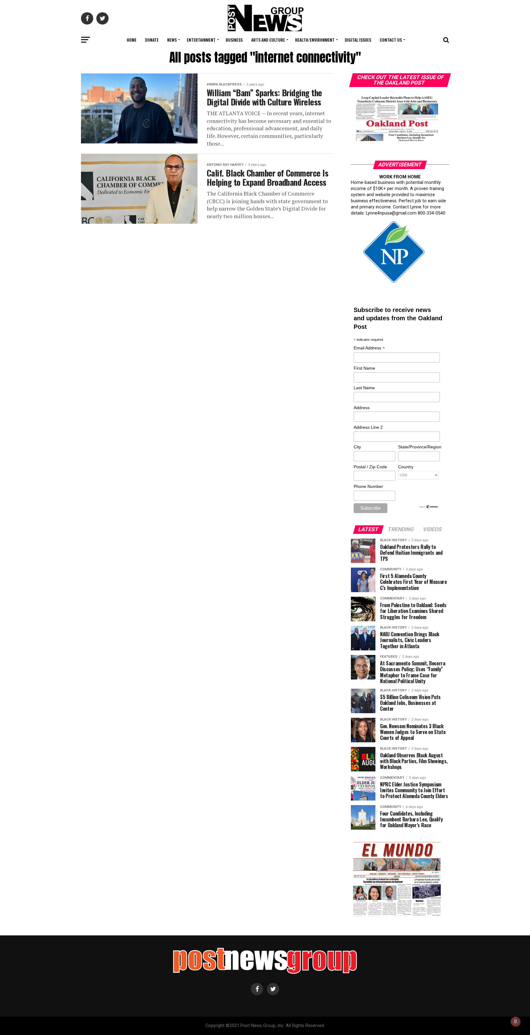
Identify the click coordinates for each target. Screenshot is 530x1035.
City (357, 446)
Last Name (364, 387)
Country (405, 466)
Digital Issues (358, 39)
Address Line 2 (368, 427)
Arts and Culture (268, 39)
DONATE (152, 39)
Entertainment (201, 39)
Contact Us (391, 39)
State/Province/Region (418, 446)
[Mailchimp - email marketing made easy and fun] (429, 507)
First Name (364, 368)
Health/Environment (315, 39)
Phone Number (368, 486)
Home (131, 39)
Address (362, 407)
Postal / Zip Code (370, 466)
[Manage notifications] (515, 1021)
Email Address (369, 348)
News (172, 39)
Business (234, 39)
